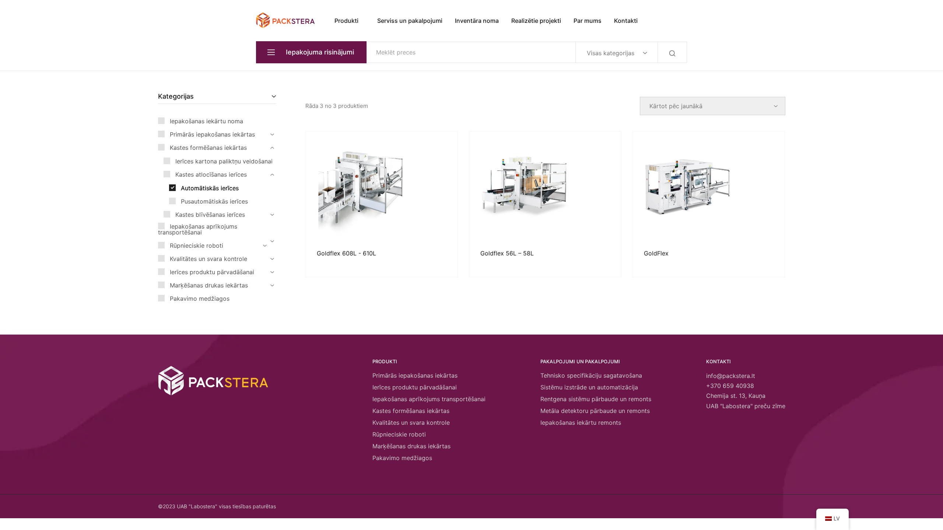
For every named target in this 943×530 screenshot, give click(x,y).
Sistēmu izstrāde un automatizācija (589, 387)
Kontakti (626, 20)
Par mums (588, 20)
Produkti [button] (346, 20)
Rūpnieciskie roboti (399, 434)
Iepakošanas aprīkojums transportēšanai (428, 399)
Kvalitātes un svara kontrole (411, 422)
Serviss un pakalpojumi (409, 20)
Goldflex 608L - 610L (346, 253)
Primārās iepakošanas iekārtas (415, 375)
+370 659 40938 (730, 385)
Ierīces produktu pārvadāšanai (414, 387)
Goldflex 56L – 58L (507, 253)
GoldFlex (656, 253)
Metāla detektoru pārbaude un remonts (595, 410)
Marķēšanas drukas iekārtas (411, 446)
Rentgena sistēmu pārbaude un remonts (595, 399)
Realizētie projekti (536, 20)
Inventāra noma (477, 20)
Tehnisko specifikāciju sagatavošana (591, 375)
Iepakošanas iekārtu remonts (580, 422)
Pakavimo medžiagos (402, 458)
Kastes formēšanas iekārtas (410, 410)
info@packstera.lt (730, 375)
